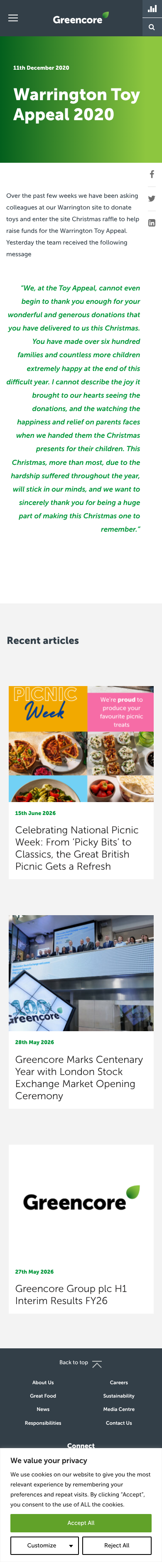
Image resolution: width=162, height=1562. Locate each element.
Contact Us (119, 1423)
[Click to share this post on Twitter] (152, 199)
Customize (41, 1545)
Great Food (43, 1396)
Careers (119, 1383)
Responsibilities (43, 1423)
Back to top (73, 1363)
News (43, 1410)
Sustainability (119, 1396)
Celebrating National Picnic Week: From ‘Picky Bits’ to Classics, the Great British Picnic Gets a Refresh (77, 848)
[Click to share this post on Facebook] (152, 175)
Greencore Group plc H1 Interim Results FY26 (71, 1295)
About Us (43, 1383)
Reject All (116, 1545)
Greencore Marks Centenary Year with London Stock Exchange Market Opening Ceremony (79, 1078)
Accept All (80, 1523)
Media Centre (119, 1410)
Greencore (81, 17)
